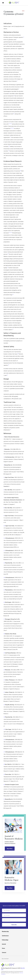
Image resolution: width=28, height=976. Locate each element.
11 (4, 538)
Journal (4, 944)
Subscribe (14, 924)
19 (4, 653)
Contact (4, 952)
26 (4, 739)
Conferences (5, 935)
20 (4, 669)
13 (4, 563)
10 (4, 525)
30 (4, 784)
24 (4, 717)
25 (4, 729)
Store (3, 948)
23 (4, 704)
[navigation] (3, 3)
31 (4, 799)
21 (4, 680)
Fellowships (5, 940)
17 (4, 619)
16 (4, 602)
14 (4, 577)
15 (4, 590)
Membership (5, 931)
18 (4, 633)
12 (4, 550)
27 (4, 752)
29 (4, 774)
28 (4, 764)
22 (4, 692)
